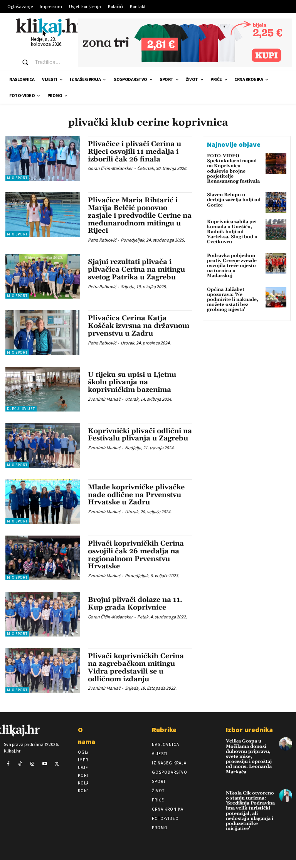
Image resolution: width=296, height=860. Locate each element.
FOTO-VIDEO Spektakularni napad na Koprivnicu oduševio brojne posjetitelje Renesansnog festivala (233, 168)
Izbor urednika (249, 729)
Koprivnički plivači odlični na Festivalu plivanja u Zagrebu (140, 435)
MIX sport (17, 177)
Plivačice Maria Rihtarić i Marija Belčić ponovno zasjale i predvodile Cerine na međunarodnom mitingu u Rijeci (140, 215)
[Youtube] (44, 764)
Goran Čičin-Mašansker (110, 168)
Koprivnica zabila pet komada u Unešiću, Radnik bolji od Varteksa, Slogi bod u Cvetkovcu (232, 232)
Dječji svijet (21, 408)
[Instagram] (32, 764)
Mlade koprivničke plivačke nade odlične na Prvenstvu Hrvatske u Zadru (136, 495)
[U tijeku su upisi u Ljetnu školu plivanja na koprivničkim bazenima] (42, 389)
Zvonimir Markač (104, 399)
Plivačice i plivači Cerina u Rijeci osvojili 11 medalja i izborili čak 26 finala (134, 151)
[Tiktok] (20, 764)
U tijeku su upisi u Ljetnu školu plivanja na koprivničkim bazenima (132, 382)
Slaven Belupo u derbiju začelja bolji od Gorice (234, 200)
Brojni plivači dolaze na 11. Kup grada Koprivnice (135, 603)
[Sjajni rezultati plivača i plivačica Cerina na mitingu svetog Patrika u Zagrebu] (42, 276)
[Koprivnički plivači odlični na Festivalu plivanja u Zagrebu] (42, 445)
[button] (42, 62)
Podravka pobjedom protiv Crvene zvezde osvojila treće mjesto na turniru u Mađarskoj (232, 266)
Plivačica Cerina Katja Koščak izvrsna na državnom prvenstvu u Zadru (138, 326)
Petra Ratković (102, 240)
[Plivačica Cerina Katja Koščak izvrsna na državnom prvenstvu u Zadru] (42, 332)
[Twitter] (56, 764)
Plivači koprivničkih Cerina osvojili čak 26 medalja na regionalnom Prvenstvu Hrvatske (136, 555)
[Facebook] (8, 764)
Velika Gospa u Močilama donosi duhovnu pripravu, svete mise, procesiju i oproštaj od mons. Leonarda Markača (249, 756)
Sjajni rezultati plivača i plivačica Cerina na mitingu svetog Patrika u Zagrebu (136, 269)
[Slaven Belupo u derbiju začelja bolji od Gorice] (276, 202)
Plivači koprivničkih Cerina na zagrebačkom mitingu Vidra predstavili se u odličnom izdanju (136, 667)
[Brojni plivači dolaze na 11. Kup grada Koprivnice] (42, 614)
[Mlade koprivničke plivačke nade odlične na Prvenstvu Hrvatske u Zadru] (42, 501)
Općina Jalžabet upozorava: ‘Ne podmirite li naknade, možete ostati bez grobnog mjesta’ (232, 300)
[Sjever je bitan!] (50, 27)
